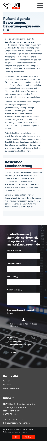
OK (16, 437)
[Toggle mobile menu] (40, 5)
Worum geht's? (14, 290)
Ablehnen (28, 437)
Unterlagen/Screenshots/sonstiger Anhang (22, 311)
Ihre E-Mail (12, 277)
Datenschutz (13, 337)
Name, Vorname (14, 250)
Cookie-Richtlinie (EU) (11, 388)
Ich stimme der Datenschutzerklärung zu (20, 343)
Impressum (7, 385)
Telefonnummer (14, 263)
